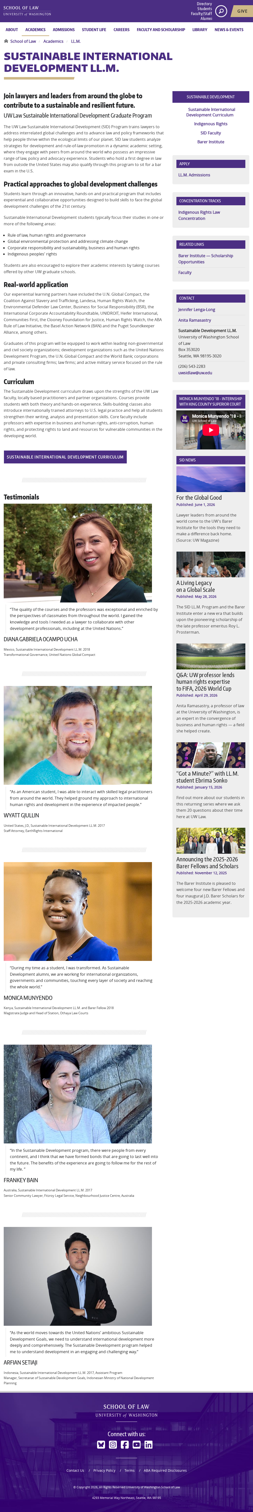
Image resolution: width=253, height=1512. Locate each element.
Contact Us (75, 1470)
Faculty (184, 272)
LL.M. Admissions (194, 175)
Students (204, 8)
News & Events (229, 29)
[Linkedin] (148, 1444)
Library (199, 29)
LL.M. (76, 41)
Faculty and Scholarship (161, 29)
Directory (204, 3)
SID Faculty (211, 133)
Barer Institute (210, 142)
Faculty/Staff (201, 13)
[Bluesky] (101, 1444)
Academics (35, 29)
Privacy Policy (104, 1470)
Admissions (64, 29)
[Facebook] (125, 1444)
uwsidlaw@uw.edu (195, 372)
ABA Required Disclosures (165, 1470)
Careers (121, 29)
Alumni (206, 18)
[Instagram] (113, 1444)
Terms (130, 1470)
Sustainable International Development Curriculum (65, 457)
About (12, 29)
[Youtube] (137, 1444)
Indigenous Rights (211, 123)
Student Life (94, 29)
